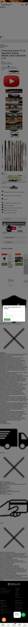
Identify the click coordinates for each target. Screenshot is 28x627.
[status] (17, 615)
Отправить (7, 319)
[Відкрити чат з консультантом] (23, 615)
